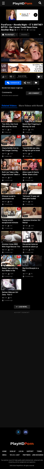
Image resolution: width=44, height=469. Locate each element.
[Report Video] (36, 83)
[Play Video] (22, 50)
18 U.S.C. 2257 (15, 455)
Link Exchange (37, 455)
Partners (26, 455)
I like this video (5, 77)
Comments (7, 92)
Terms (39, 451)
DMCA (4, 455)
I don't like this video (13, 77)
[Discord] (25, 432)
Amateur (24, 34)
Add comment (34, 93)
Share (28, 83)
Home (4, 451)
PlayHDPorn (19, 465)
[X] (18, 432)
